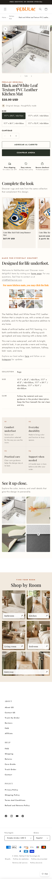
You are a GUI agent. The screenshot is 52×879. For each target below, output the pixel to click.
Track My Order (12, 718)
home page (36, 273)
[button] (5, 9)
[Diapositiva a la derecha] (31, 76)
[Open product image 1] (14, 510)
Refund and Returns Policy (17, 805)
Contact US (10, 712)
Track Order (10, 769)
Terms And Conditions (15, 800)
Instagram (6, 359)
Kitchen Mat (11, 17)
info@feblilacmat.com (12, 280)
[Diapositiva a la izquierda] (20, 76)
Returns (8, 759)
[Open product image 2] (38, 510)
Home (4, 17)
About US (9, 707)
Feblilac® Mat (24, 856)
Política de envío (36, 863)
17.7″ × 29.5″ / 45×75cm (13, 115)
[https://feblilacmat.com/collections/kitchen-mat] (26, 308)
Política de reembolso (21, 859)
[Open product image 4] (38, 538)
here (27, 356)
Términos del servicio (20, 863)
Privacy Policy (11, 790)
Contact (8, 774)
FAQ (7, 728)
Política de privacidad (39, 859)
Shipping (9, 754)
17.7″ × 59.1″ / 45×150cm (14, 123)
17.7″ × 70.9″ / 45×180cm (38, 123)
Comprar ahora (26, 152)
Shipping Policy (12, 795)
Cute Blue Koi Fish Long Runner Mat (17, 233)
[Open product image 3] (14, 538)
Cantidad (7, 130)
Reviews (8, 723)
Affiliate (9, 733)
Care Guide (10, 764)
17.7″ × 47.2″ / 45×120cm (38, 115)
